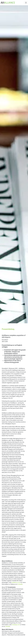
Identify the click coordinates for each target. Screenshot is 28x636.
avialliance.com (16, 582)
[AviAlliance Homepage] (7, 3)
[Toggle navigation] (26, 2)
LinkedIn (20, 584)
